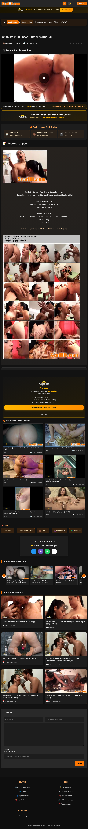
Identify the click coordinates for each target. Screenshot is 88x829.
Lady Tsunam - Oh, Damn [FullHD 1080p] (16, 480)
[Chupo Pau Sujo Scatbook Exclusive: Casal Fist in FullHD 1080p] (23, 434)
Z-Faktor (7, 531)
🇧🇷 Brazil (75, 531)
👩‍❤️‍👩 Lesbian (58, 531)
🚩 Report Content (65, 804)
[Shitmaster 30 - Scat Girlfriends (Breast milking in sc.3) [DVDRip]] (66, 607)
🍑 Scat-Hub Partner (22, 800)
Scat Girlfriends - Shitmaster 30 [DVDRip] (19, 622)
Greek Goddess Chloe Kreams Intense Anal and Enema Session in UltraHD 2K (21, 513)
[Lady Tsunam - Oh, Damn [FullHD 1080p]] (23, 466)
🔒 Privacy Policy (65, 787)
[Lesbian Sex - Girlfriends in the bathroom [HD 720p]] (66, 681)
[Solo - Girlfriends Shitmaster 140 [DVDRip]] (22, 644)
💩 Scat (42, 531)
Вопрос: (7, 749)
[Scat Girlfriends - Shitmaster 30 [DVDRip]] (22, 607)
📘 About (22, 791)
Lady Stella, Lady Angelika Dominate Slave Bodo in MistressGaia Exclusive (62, 481)
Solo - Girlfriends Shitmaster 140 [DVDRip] (19, 658)
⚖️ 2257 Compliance (65, 800)
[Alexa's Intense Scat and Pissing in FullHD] (65, 434)
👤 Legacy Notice (22, 796)
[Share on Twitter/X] (54, 551)
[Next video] (84, 576)
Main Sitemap (22, 816)
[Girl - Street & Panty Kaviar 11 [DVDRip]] (65, 498)
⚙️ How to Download (22, 787)
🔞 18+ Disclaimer (65, 796)
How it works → (44, 414)
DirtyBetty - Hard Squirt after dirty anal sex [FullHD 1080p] (16, 582)
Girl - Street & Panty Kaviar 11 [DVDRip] (58, 512)
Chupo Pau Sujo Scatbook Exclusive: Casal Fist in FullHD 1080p (21, 449)
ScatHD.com (12, 22)
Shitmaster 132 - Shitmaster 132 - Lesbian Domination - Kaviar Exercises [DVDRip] (62, 659)
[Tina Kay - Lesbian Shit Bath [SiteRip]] (66, 572)
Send (80, 763)
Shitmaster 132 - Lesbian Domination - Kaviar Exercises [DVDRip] (20, 696)
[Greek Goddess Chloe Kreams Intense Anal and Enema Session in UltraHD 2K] (23, 498)
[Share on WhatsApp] (47, 551)
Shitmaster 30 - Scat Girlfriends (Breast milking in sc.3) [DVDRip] (65, 623)
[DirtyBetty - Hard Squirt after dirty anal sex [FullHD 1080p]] (17, 572)
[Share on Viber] (40, 551)
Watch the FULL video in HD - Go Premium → (68, 106)
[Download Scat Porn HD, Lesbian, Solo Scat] (10, 3)
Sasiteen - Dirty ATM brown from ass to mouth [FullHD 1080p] (41, 582)
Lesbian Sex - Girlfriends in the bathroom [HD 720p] (64, 696)
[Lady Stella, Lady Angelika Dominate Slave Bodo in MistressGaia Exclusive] (65, 466)
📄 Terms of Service (66, 791)
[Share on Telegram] (33, 551)
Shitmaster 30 (25, 531)
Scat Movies (27, 22)
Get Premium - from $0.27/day (44, 408)
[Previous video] (4, 576)
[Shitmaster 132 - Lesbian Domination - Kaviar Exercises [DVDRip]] (22, 681)
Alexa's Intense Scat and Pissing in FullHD (59, 448)
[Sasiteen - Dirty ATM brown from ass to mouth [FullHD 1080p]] (41, 572)
